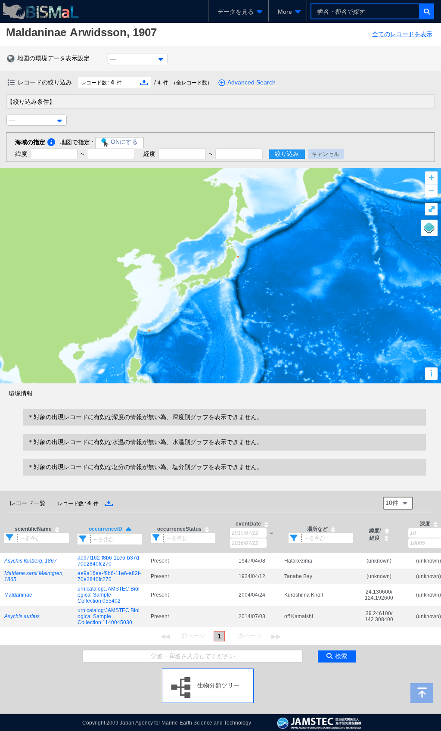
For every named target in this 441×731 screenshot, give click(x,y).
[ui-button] (426, 11)
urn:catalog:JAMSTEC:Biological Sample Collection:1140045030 (109, 616)
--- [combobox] (113, 58)
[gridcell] (36, 561)
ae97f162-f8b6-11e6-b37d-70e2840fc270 (109, 561)
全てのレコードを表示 (402, 34)
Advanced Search (251, 82)
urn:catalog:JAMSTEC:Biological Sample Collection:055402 (109, 595)
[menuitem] (238, 11)
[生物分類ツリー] (208, 672)
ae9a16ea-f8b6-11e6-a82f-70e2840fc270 (109, 576)
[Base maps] (429, 228)
